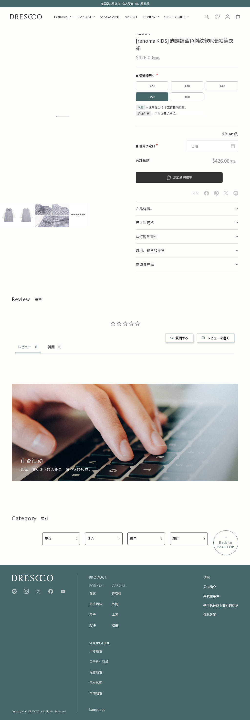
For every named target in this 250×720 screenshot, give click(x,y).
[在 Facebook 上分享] (206, 193)
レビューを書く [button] (218, 338)
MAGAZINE (110, 17)
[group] (125, 432)
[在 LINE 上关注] (14, 591)
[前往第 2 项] (26, 215)
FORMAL (61, 17)
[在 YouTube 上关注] (63, 591)
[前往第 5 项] (78, 215)
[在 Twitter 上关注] (38, 591)
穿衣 (48, 538)
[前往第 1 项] (8, 215)
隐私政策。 (211, 614)
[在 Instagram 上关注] (26, 591)
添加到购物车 (182, 177)
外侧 (115, 604)
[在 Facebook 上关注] (50, 591)
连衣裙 (116, 593)
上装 (115, 614)
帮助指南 (95, 693)
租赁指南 (95, 672)
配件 (176, 538)
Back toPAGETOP (226, 544)
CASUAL (84, 17)
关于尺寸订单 (98, 661)
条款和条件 (211, 596)
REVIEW (149, 17)
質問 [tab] (51, 347)
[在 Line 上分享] (235, 193)
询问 (206, 577)
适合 (91, 538)
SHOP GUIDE (175, 17)
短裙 (115, 625)
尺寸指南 (95, 651)
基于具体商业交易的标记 (220, 605)
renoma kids (143, 34)
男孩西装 (95, 604)
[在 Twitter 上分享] (226, 193)
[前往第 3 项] (43, 215)
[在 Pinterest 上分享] (216, 193)
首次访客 (95, 682)
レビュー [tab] (24, 347)
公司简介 (209, 586)
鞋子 (133, 538)
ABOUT (131, 17)
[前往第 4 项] (60, 215)
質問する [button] (182, 338)
